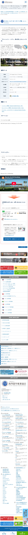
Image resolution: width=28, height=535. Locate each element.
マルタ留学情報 (7, 304)
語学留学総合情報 (5, 320)
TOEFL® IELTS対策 (6, 322)
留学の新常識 (18, 506)
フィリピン (5, 487)
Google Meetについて (9, 235)
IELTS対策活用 (19, 500)
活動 (17, 473)
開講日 (17, 490)
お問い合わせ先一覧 (6, 399)
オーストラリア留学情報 (8, 307)
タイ (4, 501)
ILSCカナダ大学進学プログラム (9, 296)
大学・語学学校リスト (7, 474)
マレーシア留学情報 (8, 312)
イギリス (4, 481)
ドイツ (4, 494)
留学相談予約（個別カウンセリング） (14, 239)
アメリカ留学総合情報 (6, 414)
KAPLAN (17, 451)
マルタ (4, 495)
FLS (16, 457)
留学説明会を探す (6, 472)
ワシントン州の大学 (7, 289)
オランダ (4, 493)
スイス (4, 490)
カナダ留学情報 (7, 293)
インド (4, 488)
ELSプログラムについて (5, 408)
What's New (18, 469)
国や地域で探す (6, 469)
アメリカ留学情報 (7, 279)
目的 (17, 472)
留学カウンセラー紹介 (5, 354)
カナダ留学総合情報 (5, 428)
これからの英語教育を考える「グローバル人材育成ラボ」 (21, 503)
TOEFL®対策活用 (19, 495)
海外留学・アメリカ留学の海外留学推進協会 (7, 11)
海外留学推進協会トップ (20, 467)
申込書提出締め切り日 (5, 352)
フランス (4, 491)
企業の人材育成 (19, 512)
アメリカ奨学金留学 (7, 281)
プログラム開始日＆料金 (5, 410)
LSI (16, 454)
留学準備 (18, 494)
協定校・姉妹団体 (4, 357)
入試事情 (18, 511)
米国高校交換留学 (6, 291)
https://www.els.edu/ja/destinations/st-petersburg (18, 81)
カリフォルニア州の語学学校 (9, 288)
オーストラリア (6, 478)
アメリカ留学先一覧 (22, 11)
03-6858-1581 (7, 392)
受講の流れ (18, 493)
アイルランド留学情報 (8, 301)
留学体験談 (18, 476)
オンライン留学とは (19, 438)
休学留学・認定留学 (6, 328)
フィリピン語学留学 (8, 309)
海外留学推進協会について (6, 346)
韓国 (4, 485)
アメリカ (4, 475)
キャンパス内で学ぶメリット (15, 410)
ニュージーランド (6, 480)
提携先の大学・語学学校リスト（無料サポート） (11, 348)
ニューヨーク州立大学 (9, 285)
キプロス (4, 497)
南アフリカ (5, 500)
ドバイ (4, 498)
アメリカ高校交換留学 (19, 426)
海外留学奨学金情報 (19, 414)
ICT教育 (17, 508)
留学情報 (18, 474)
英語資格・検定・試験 (20, 509)
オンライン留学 (5, 339)
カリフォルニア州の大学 (8, 286)
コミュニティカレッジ (9, 283)
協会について (5, 395)
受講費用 (18, 491)
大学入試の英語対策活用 (21, 497)
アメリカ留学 (16, 11)
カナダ (4, 477)
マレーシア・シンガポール (8, 484)
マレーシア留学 (5, 450)
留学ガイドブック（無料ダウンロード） (9, 350)
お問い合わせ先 (19, 485)
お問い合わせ (11, 219)
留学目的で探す (6, 470)
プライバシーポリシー (20, 480)
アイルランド (5, 482)
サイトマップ (18, 479)
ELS (16, 447)
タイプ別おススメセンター (14, 408)
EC (16, 460)
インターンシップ (5, 336)
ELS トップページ (6, 407)
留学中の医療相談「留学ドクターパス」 (9, 359)
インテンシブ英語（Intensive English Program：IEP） (12, 105)
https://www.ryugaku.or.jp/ (14, 529)
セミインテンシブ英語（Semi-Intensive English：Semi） (13, 107)
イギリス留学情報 (7, 298)
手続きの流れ (5, 397)
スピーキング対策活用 (20, 498)
